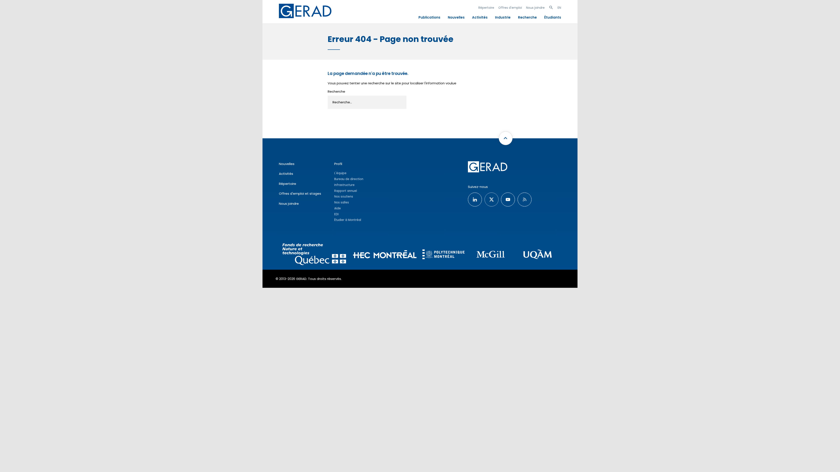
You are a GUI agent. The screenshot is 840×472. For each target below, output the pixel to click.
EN (559, 7)
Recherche (527, 17)
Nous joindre (535, 7)
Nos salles (341, 202)
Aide (337, 208)
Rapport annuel (345, 191)
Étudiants (552, 17)
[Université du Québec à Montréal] (537, 255)
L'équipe (340, 173)
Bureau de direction (348, 179)
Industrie (503, 17)
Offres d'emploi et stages (300, 193)
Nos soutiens (343, 196)
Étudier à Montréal (347, 220)
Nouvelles (456, 17)
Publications (429, 17)
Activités (480, 17)
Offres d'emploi (510, 7)
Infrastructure (344, 185)
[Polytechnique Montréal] (443, 255)
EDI (336, 214)
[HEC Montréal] (385, 255)
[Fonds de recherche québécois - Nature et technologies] (314, 255)
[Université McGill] (490, 255)
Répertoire (486, 7)
